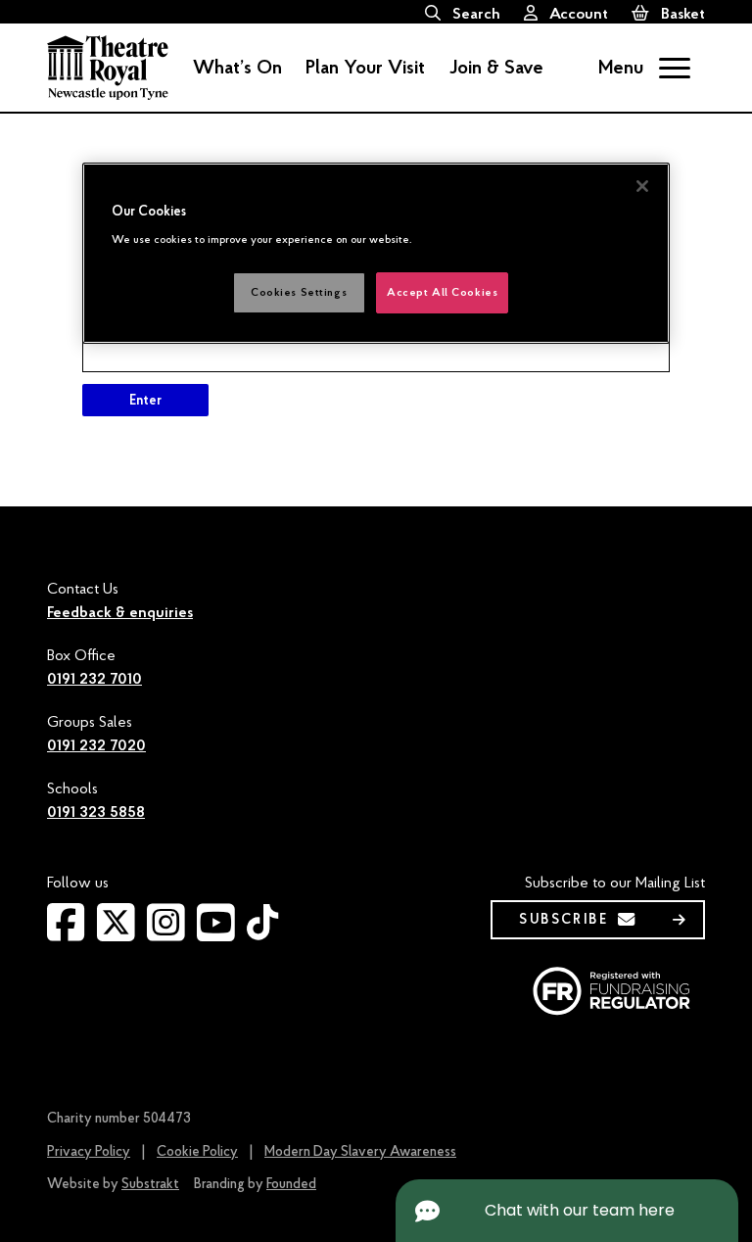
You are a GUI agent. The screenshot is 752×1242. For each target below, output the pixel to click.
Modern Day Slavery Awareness (360, 1151)
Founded (291, 1183)
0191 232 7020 (96, 745)
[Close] (642, 186)
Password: (119, 325)
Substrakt (150, 1183)
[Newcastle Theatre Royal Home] (107, 66)
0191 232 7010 (94, 679)
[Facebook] (66, 933)
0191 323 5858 (96, 812)
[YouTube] (216, 933)
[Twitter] (116, 933)
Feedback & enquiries (120, 612)
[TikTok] (262, 930)
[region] (376, 253)
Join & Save (495, 67)
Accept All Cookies (442, 292)
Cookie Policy (197, 1151)
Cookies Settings (299, 292)
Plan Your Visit (365, 67)
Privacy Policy (88, 1151)
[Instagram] (166, 933)
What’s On (237, 67)
